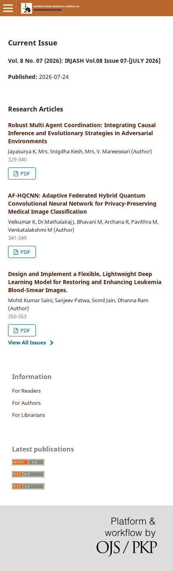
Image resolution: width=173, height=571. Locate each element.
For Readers (26, 390)
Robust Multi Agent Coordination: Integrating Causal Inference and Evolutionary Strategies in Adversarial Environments (82, 133)
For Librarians (28, 414)
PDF (24, 173)
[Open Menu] (8, 8)
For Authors (26, 402)
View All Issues (27, 342)
